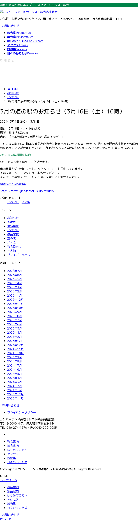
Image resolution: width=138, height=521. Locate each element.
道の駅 (26, 202)
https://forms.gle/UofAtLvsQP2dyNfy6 (27, 191)
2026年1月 (14, 295)
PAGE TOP (7, 519)
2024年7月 (14, 365)
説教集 (11, 458)
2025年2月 (14, 337)
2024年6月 (14, 370)
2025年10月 (15, 308)
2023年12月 (15, 394)
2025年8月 (14, 316)
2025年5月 (14, 328)
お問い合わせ (10, 26)
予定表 (11, 222)
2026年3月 (14, 287)
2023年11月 (15, 398)
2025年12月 (15, 300)
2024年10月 (15, 353)
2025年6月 (14, 324)
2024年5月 (14, 374)
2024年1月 (14, 390)
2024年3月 (14, 382)
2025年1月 (14, 341)
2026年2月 (14, 291)
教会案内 (13, 442)
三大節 (11, 251)
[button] (69, 155)
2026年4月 (14, 283)
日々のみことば (17, 462)
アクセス (13, 454)
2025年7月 (14, 320)
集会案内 (13, 446)
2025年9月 (14, 312)
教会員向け (14, 247)
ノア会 (11, 242)
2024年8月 (14, 361)
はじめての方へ (17, 450)
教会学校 (13, 234)
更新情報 (13, 226)
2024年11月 (15, 349)
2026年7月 (14, 271)
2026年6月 (14, 275)
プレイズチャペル (18, 255)
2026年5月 (14, 279)
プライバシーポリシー (21, 412)
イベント (13, 202)
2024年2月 (14, 386)
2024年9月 (14, 357)
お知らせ (13, 218)
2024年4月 (14, 378)
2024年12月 (15, 345)
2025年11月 (15, 304)
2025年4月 (14, 333)
